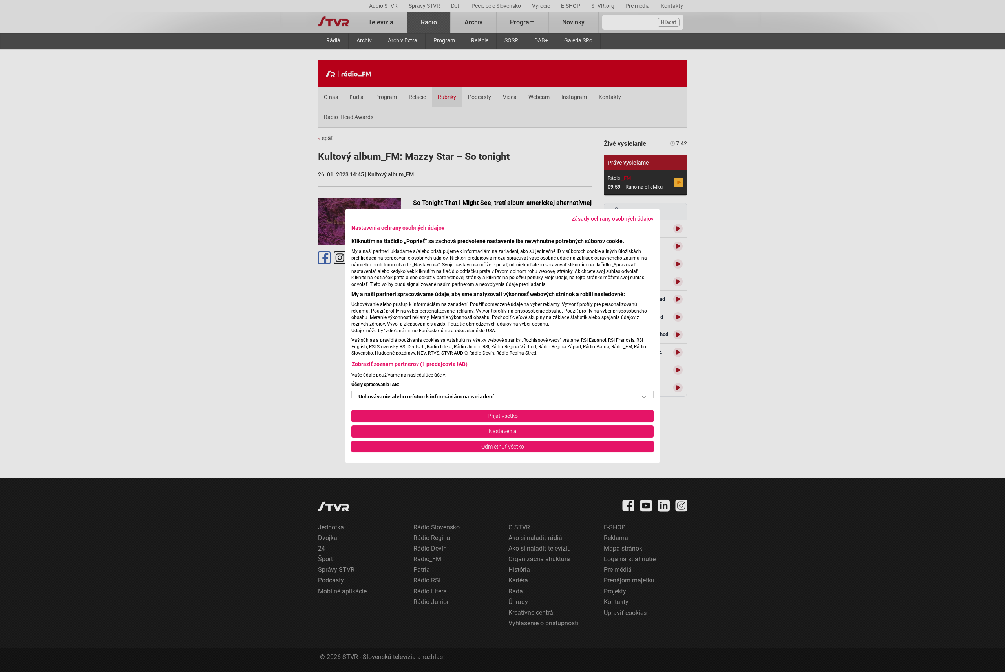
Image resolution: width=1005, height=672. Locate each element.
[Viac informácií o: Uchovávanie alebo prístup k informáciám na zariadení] (644, 397)
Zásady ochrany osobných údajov (613, 219)
